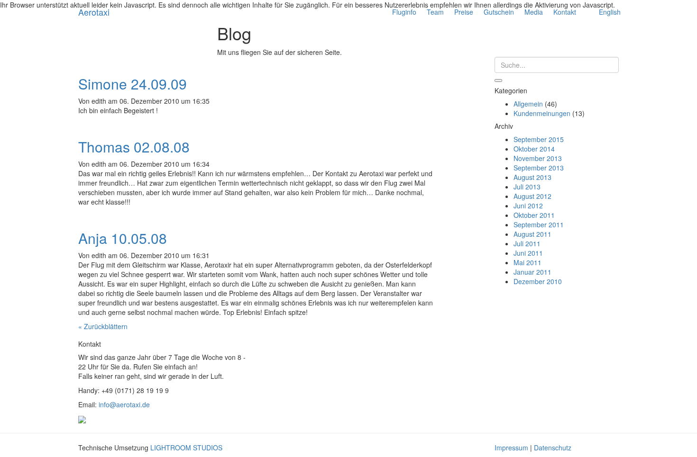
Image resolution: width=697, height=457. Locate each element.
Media (533, 12)
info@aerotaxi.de (124, 404)
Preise (463, 12)
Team (435, 12)
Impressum (511, 447)
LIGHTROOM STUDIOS (186, 447)
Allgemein (528, 103)
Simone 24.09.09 (132, 83)
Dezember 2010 (538, 281)
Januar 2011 (532, 272)
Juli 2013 (527, 186)
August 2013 (532, 177)
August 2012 (532, 196)
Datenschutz (552, 447)
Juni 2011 (528, 253)
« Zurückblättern (103, 326)
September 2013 (539, 167)
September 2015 (539, 139)
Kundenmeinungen (542, 113)
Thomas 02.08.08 (134, 146)
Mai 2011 (527, 262)
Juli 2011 (527, 243)
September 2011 (539, 224)
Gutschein (499, 12)
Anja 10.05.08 (122, 238)
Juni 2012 (528, 205)
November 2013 (538, 158)
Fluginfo (404, 12)
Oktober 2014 (534, 148)
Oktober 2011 (534, 215)
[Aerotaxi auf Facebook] (82, 418)
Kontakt (564, 12)
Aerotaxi (94, 12)
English (610, 12)
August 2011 (532, 234)
